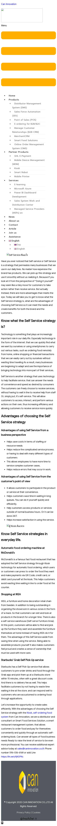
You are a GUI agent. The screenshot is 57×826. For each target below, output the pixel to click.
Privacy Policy (23, 812)
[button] (28, 58)
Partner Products (18, 152)
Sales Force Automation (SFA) (26, 113)
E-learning (19, 184)
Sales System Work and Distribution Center (26, 202)
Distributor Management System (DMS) (26, 105)
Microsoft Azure (22, 188)
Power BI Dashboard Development (24, 194)
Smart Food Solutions (26, 140)
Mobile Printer (21, 176)
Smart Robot (21, 172)
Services (13, 180)
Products (14, 99)
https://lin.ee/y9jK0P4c (12, 756)
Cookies (36, 812)
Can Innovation (8, 4)
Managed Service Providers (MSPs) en (28, 211)
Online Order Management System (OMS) (28, 146)
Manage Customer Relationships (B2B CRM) (25, 130)
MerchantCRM (21, 136)
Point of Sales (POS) (25, 120)
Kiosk (17, 168)
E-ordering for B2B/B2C (27, 124)
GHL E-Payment (22, 156)
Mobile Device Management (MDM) (28, 162)
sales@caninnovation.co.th (30, 748)
